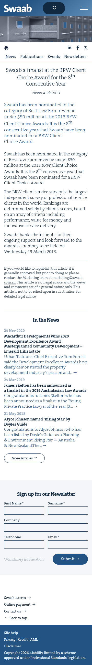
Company (12, 520)
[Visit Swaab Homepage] (18, 8)
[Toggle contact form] (54, 8)
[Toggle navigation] (84, 8)
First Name (12, 503)
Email (52, 537)
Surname (55, 503)
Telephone (12, 537)
